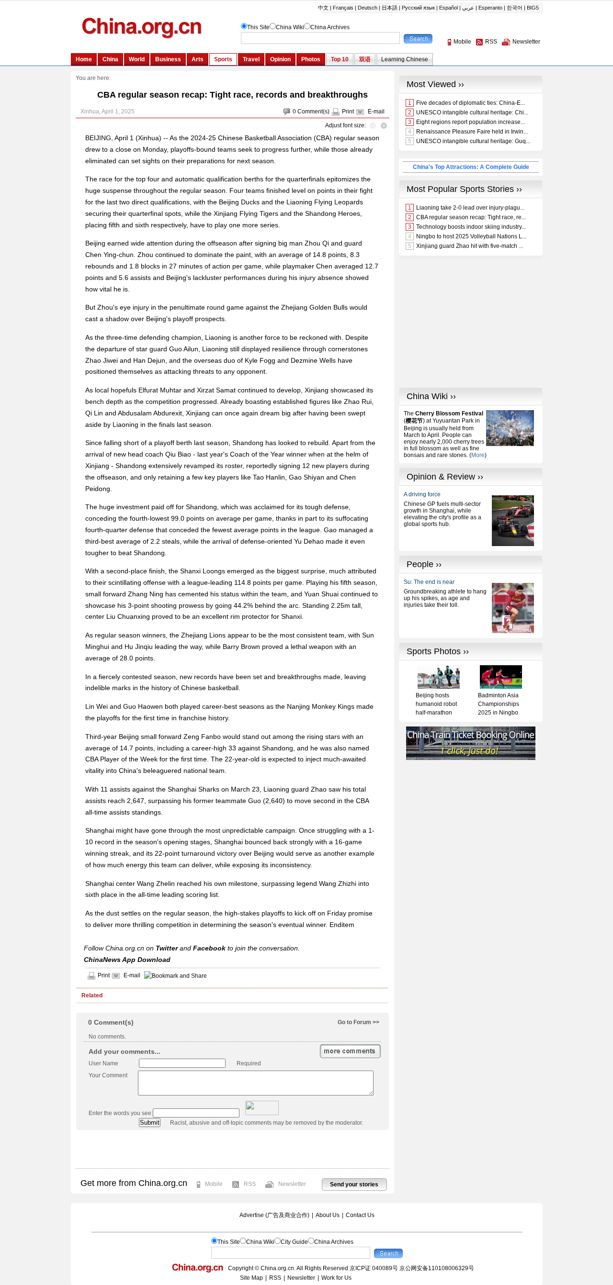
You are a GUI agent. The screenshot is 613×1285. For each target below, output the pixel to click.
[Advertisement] (232, 1149)
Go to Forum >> (358, 1022)
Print (348, 111)
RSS (250, 1184)
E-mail (376, 111)
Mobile (214, 1184)
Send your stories (354, 1184)
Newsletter (292, 1184)
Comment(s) (313, 111)
